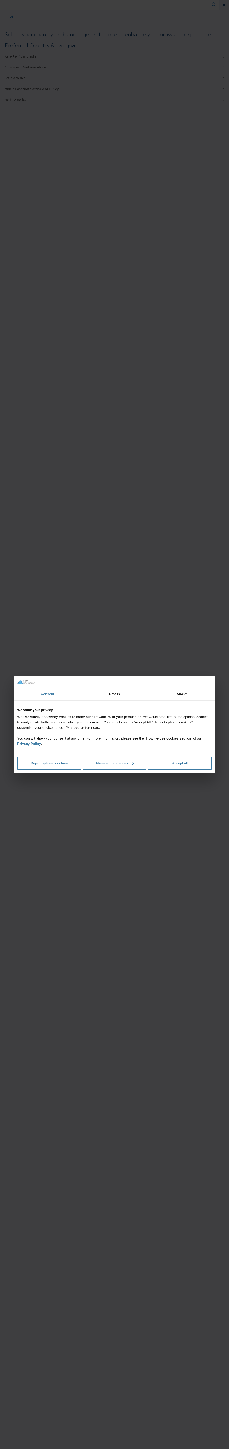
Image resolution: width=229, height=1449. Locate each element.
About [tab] (182, 694)
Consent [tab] (47, 694)
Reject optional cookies (49, 763)
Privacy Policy (29, 744)
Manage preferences (112, 763)
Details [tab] (114, 694)
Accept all (180, 763)
